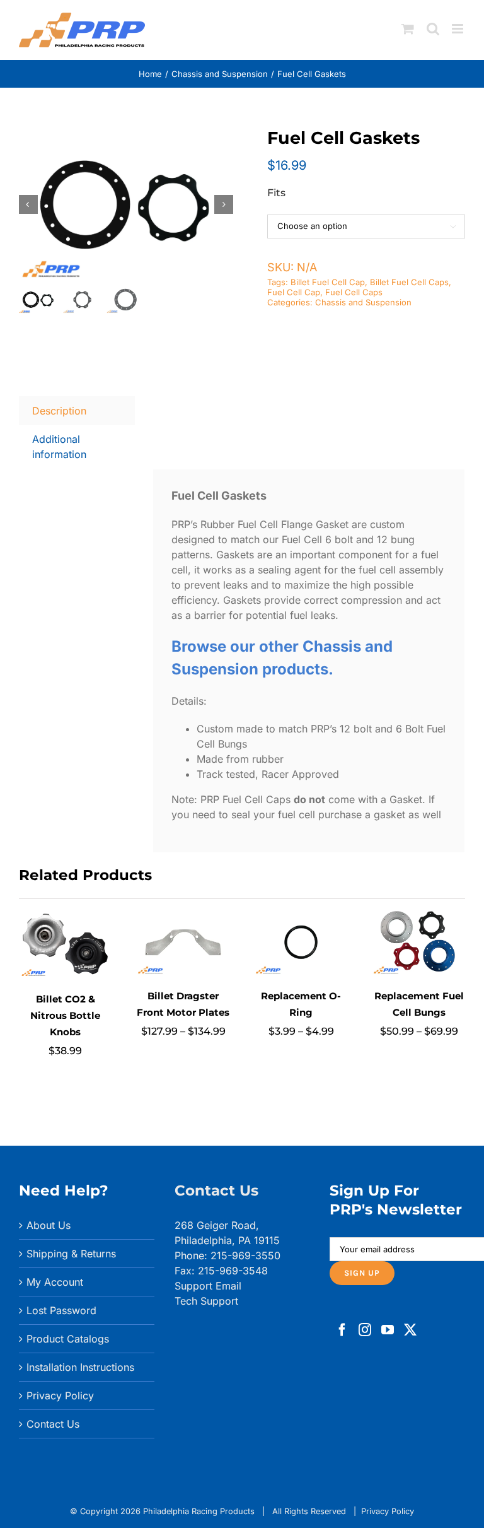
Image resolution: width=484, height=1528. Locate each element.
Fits (276, 193)
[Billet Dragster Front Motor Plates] (183, 915)
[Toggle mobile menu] (458, 28)
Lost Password (61, 1310)
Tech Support (206, 1301)
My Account (54, 1282)
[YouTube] (387, 1330)
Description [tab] (59, 410)
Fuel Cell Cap (293, 292)
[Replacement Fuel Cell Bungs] (418, 915)
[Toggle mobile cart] (407, 28)
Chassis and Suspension (363, 302)
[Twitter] (410, 1330)
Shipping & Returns (71, 1253)
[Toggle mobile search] (433, 28)
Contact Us (52, 1424)
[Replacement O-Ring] (301, 915)
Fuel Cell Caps (354, 292)
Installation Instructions (80, 1367)
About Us (48, 1225)
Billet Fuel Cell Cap (328, 282)
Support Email (208, 1285)
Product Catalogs (67, 1338)
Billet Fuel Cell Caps (409, 282)
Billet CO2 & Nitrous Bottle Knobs (65, 1015)
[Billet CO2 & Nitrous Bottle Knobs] (65, 915)
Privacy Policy (60, 1395)
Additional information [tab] (59, 447)
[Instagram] (365, 1330)
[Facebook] (342, 1330)
